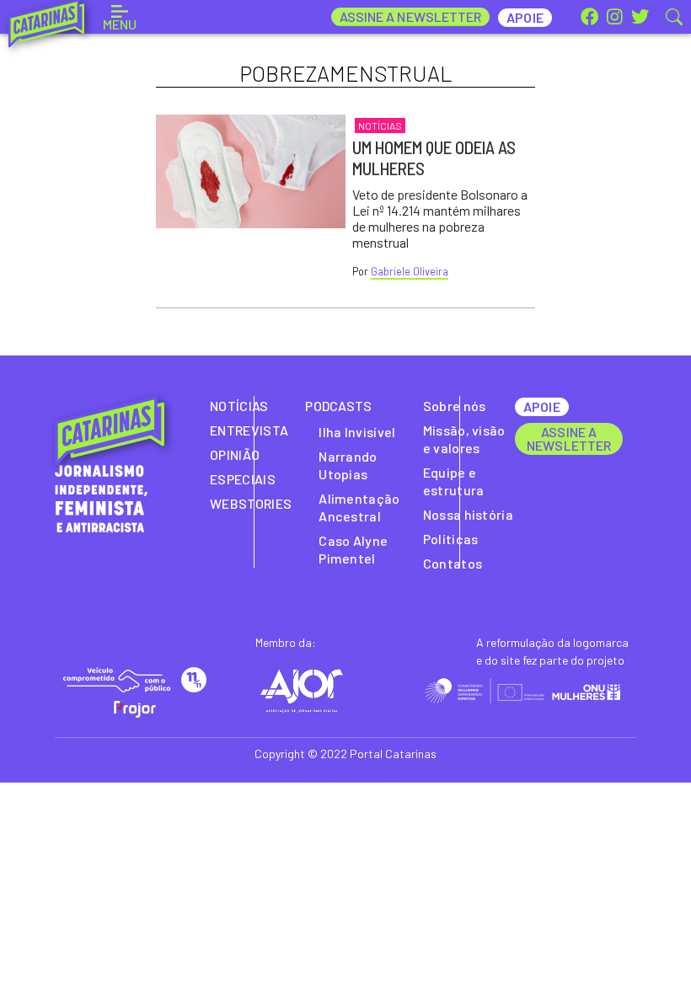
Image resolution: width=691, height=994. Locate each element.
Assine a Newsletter (411, 16)
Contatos (453, 563)
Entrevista (249, 430)
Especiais (243, 479)
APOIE (541, 406)
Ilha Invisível (357, 432)
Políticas (451, 539)
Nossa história (468, 514)
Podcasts (338, 406)
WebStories (251, 503)
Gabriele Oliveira (409, 271)
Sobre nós (454, 406)
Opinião (235, 454)
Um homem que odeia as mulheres (434, 157)
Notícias (380, 125)
